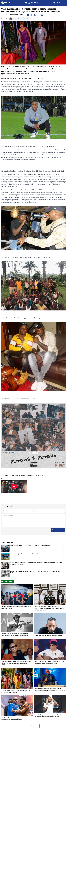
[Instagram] (29, 3)
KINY (60, 2)
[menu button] (64, 2)
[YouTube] (35, 3)
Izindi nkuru (32, 726)
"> (1, 479)
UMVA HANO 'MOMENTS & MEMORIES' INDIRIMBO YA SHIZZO (22, 78)
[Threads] (32, 3)
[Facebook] (26, 3)
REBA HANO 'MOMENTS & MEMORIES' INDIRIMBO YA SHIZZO (22, 475)
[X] (38, 3)
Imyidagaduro (4, 15)
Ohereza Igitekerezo (58, 530)
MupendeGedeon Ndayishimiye (21, 19)
